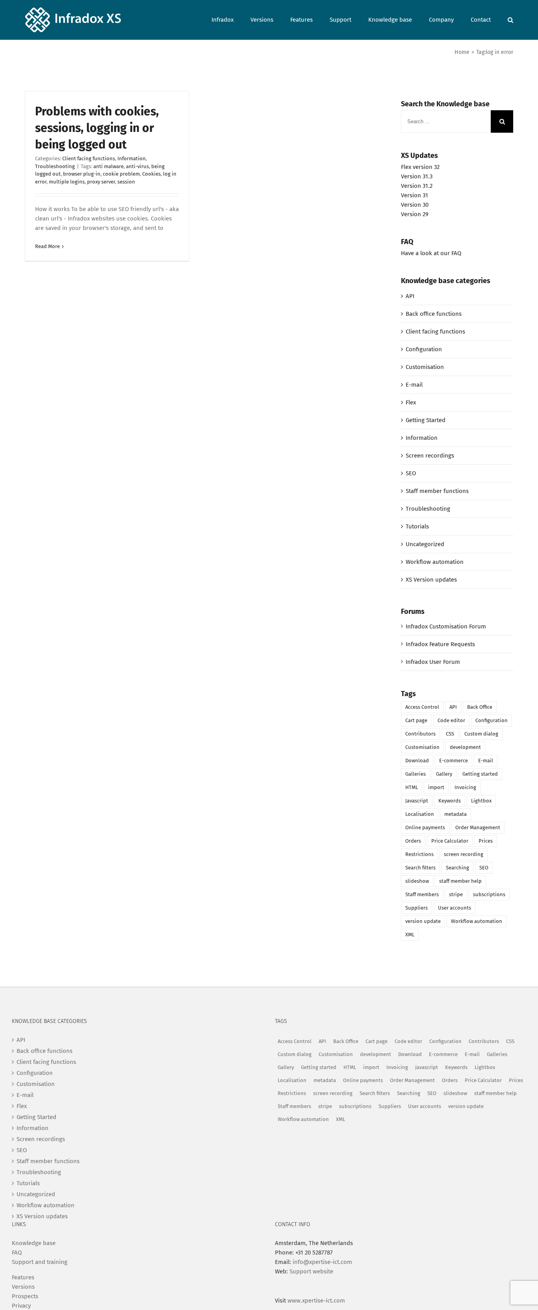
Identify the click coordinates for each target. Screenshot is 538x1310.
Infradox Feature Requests (440, 644)
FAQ (17, 1252)
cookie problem (121, 174)
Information (131, 158)
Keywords (449, 801)
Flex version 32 (420, 166)
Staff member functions (437, 491)
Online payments (425, 827)
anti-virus (137, 166)
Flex (411, 402)
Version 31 (414, 195)
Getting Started (425, 420)
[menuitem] (230, 19)
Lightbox (481, 801)
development (465, 747)
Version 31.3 (416, 176)
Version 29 (415, 214)
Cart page (416, 720)
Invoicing (465, 787)
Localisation (419, 814)
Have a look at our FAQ (431, 253)
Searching (457, 868)
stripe (456, 894)
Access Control (422, 707)
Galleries (415, 774)
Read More (47, 246)
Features (23, 1277)
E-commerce (453, 760)
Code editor (451, 720)
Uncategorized (425, 544)
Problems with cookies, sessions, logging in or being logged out (97, 128)
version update (423, 921)
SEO (411, 473)
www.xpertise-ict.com (316, 1300)
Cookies (151, 174)
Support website (311, 1271)
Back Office (479, 707)
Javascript (416, 801)
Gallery (444, 774)
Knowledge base (34, 1243)
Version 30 (415, 204)
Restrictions (419, 854)
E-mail (414, 384)
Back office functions (434, 313)
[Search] (510, 19)
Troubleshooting (55, 166)
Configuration (424, 349)
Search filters (420, 868)
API (410, 296)
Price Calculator (449, 841)
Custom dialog (481, 734)
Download (417, 760)
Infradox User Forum (433, 661)
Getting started (480, 774)
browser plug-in (81, 174)
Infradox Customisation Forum (446, 626)
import (436, 787)
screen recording (463, 854)
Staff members (422, 894)
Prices (486, 841)
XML (409, 935)
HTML (411, 787)
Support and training (39, 1262)
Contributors (420, 734)
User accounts (454, 908)
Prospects (25, 1296)
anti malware (108, 166)
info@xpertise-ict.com (322, 1262)
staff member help (460, 881)
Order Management (477, 827)
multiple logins (67, 182)
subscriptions (489, 894)
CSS (450, 734)
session (126, 182)
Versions (23, 1286)
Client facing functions (88, 158)
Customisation (425, 367)
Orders (413, 841)
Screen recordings (430, 455)
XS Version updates (431, 579)
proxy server (101, 182)
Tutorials (417, 526)
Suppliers (416, 908)
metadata (455, 814)
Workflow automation (435, 561)
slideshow (417, 881)
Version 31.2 (416, 185)
